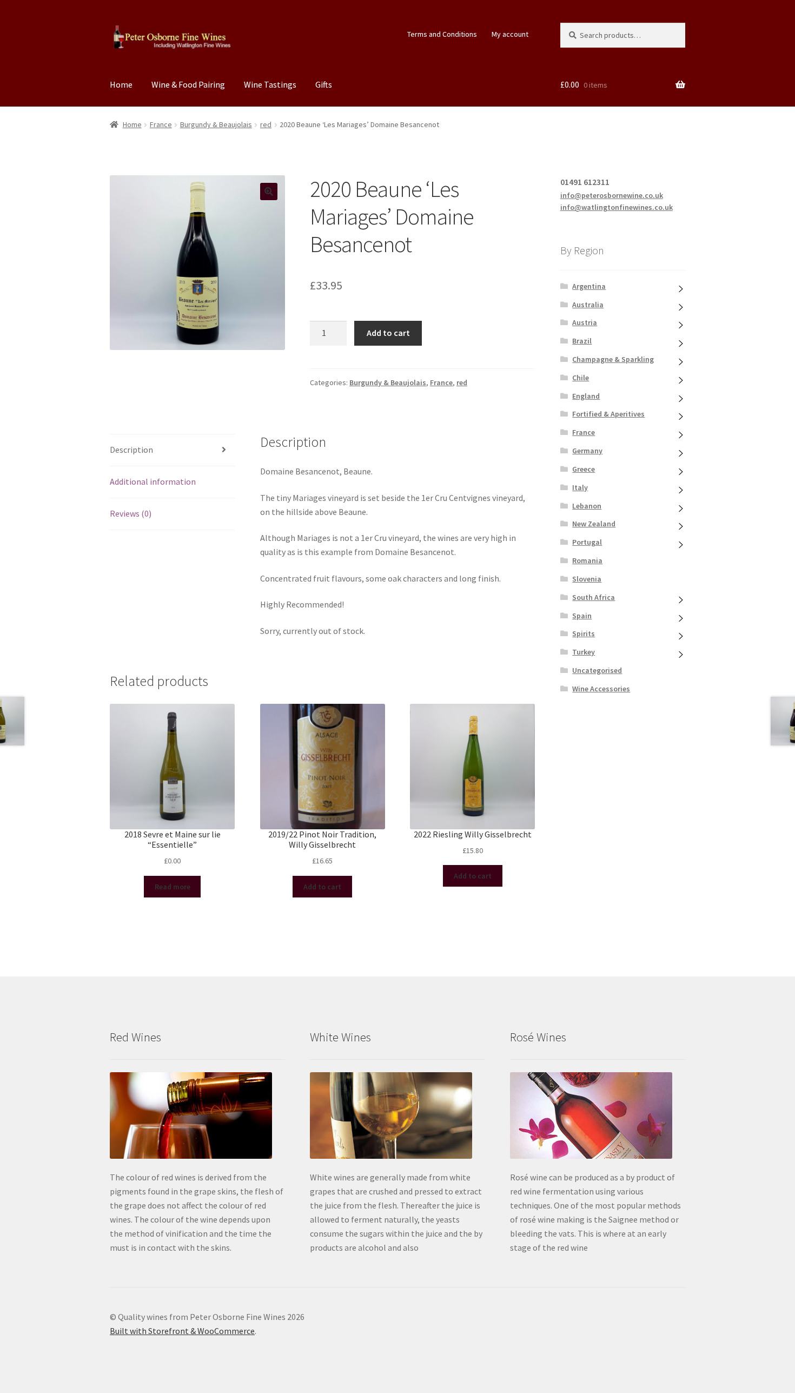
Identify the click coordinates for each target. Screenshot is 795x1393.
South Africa (593, 597)
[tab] (172, 450)
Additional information (153, 481)
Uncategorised (597, 670)
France (161, 124)
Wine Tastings (270, 84)
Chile (580, 377)
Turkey (583, 652)
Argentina (589, 286)
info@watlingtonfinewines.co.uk (616, 207)
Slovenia (586, 579)
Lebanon (586, 506)
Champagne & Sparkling (613, 359)
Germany (587, 450)
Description (131, 449)
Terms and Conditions (442, 34)
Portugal (587, 542)
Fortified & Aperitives (608, 414)
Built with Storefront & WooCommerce (182, 1330)
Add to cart (388, 332)
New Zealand (593, 524)
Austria (584, 322)
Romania (587, 560)
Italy (580, 487)
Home (121, 84)
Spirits (583, 633)
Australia (588, 304)
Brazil (582, 341)
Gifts (323, 84)
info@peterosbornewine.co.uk (611, 195)
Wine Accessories (601, 689)
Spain (582, 615)
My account (510, 34)
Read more (172, 887)
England (586, 396)
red (265, 124)
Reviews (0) (130, 513)
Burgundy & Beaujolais (216, 124)
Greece (583, 469)
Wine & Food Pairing (188, 84)
